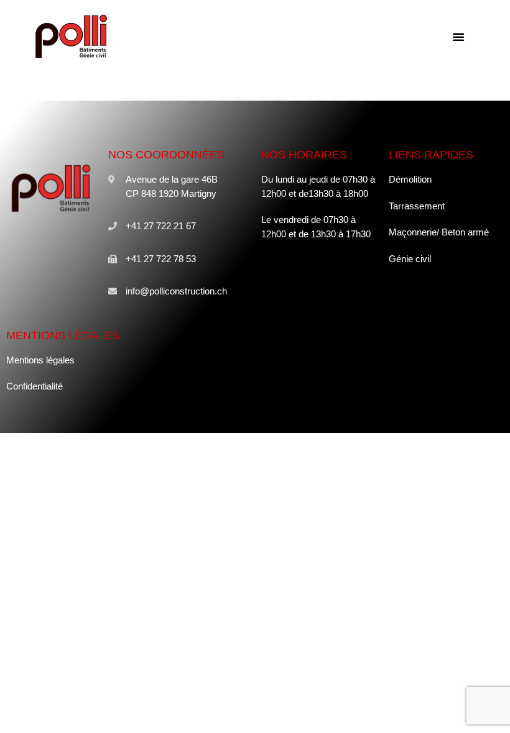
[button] (458, 36)
